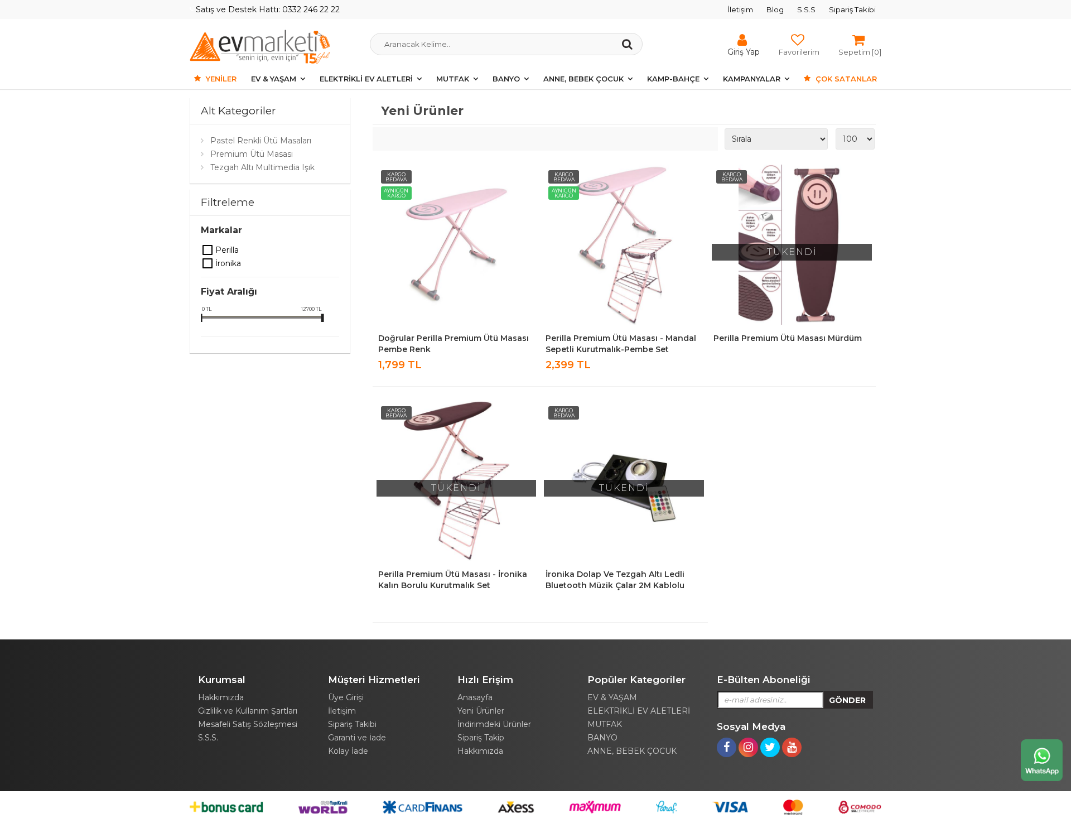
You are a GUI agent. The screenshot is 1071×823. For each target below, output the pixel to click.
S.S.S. (208, 738)
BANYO (506, 78)
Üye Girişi (346, 697)
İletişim (740, 9)
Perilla (208, 250)
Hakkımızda (221, 697)
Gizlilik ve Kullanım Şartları (247, 711)
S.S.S (806, 9)
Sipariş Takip (480, 738)
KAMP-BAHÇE (673, 78)
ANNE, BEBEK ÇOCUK (583, 78)
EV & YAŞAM (273, 78)
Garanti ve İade (357, 738)
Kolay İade (348, 751)
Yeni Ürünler (480, 711)
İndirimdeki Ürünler (494, 724)
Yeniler (220, 78)
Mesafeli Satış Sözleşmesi (247, 724)
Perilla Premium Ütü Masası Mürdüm (787, 338)
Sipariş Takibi (852, 9)
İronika (208, 263)
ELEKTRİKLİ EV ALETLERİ (366, 78)
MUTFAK (452, 78)
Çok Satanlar (845, 78)
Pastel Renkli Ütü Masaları (260, 141)
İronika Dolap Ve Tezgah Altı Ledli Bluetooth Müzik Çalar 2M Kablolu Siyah (615, 585)
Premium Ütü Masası (251, 154)
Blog (775, 9)
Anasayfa (475, 697)
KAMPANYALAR (751, 78)
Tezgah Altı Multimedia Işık (262, 167)
